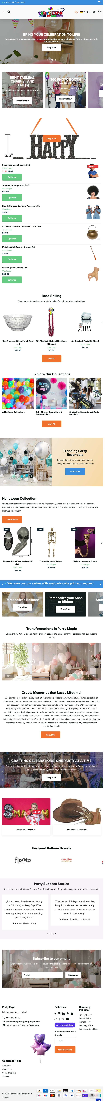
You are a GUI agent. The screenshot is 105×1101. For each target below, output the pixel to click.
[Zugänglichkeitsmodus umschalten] (99, 2)
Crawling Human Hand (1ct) (14, 268)
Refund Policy (85, 1014)
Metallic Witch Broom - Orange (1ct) (18, 247)
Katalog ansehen (3, 12)
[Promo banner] (26, 830)
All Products (12, 519)
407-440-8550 (13, 1013)
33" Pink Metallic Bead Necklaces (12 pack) (51, 342)
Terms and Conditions (88, 1025)
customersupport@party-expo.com (23, 1017)
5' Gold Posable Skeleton (51, 561)
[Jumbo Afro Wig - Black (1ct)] (93, 191)
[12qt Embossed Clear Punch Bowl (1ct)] (18, 322)
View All (51, 424)
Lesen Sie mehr (31, 459)
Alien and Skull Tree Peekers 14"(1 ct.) (18, 562)
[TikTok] (56, 1015)
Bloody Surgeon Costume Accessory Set (21, 206)
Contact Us (7, 1065)
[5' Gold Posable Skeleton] (51, 542)
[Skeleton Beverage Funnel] (85, 542)
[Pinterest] (68, 1009)
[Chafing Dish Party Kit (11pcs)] (85, 322)
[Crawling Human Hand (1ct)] (93, 273)
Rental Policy (85, 1018)
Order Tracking (9, 1069)
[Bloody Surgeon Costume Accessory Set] (93, 212)
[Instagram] (59, 1009)
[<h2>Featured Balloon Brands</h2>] (23, 860)
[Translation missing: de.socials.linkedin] (63, 1009)
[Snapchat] (72, 1009)
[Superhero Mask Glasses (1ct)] (93, 171)
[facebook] (55, 1009)
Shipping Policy (86, 1021)
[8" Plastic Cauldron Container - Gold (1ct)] (93, 232)
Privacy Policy (85, 1011)
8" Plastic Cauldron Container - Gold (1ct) (21, 226)
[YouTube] (67, 1015)
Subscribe (73, 971)
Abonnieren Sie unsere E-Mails (65, 1029)
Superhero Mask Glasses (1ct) (16, 165)
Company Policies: (85, 1004)
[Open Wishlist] (76, 12)
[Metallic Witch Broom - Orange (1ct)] (93, 253)
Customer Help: (11, 1056)
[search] (9, 12)
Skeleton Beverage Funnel (85, 561)
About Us (50, 735)
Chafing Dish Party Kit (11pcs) (85, 341)
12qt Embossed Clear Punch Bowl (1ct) (17, 342)
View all (51, 358)
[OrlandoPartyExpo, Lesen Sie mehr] (88, 12)
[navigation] (47, 60)
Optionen (12, 177)
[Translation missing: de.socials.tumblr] (59, 1015)
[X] (63, 1015)
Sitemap (6, 1072)
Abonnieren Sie (65, 1045)
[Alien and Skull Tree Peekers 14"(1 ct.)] (18, 542)
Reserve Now (22, 100)
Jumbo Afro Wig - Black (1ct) (15, 185)
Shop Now (51, 47)
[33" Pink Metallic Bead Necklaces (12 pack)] (51, 322)
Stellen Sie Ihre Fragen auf (23, 1021)
